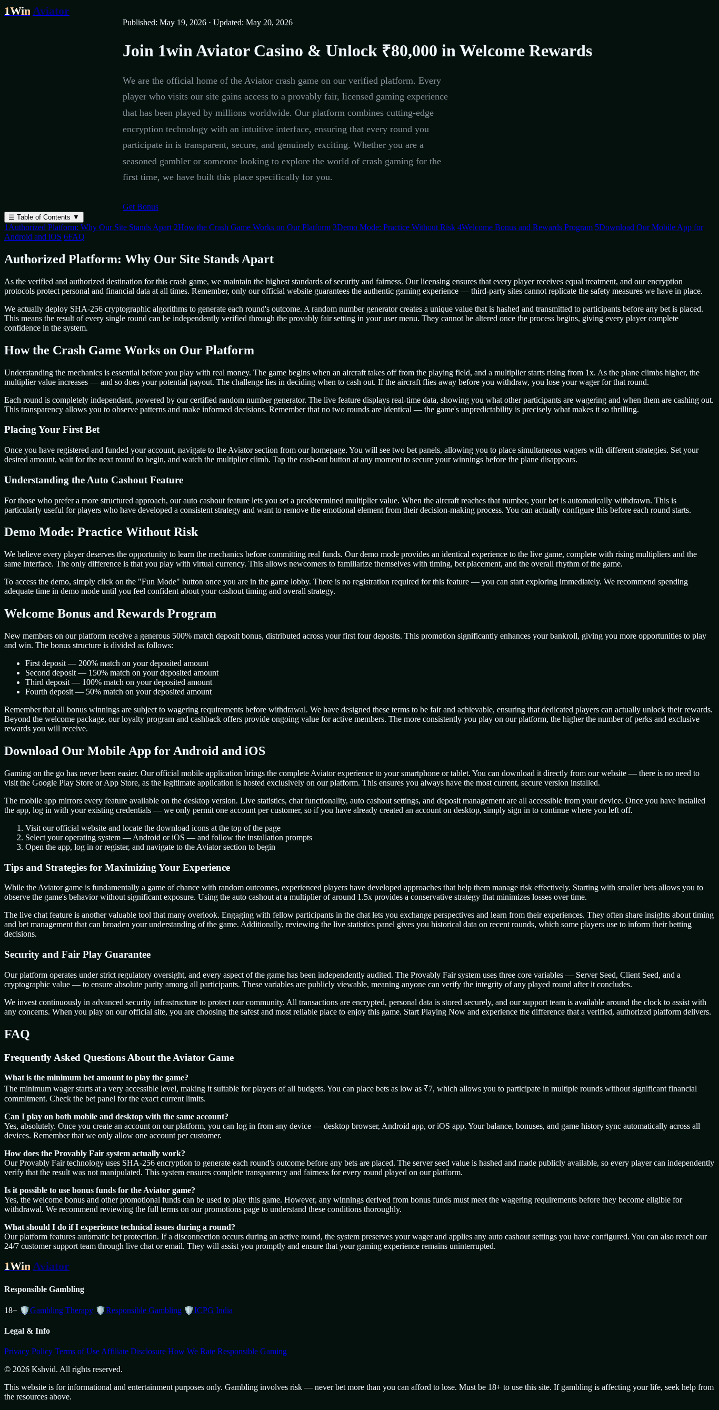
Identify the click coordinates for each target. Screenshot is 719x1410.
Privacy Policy (28, 1351)
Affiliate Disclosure (133, 1351)
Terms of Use (77, 1351)
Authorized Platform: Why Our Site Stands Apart (88, 227)
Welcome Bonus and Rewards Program (525, 227)
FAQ (74, 236)
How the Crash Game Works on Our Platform (252, 227)
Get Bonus (140, 206)
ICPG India (208, 1310)
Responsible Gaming (252, 1351)
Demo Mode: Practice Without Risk (394, 227)
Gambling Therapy (56, 1310)
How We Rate (191, 1351)
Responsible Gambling (138, 1310)
